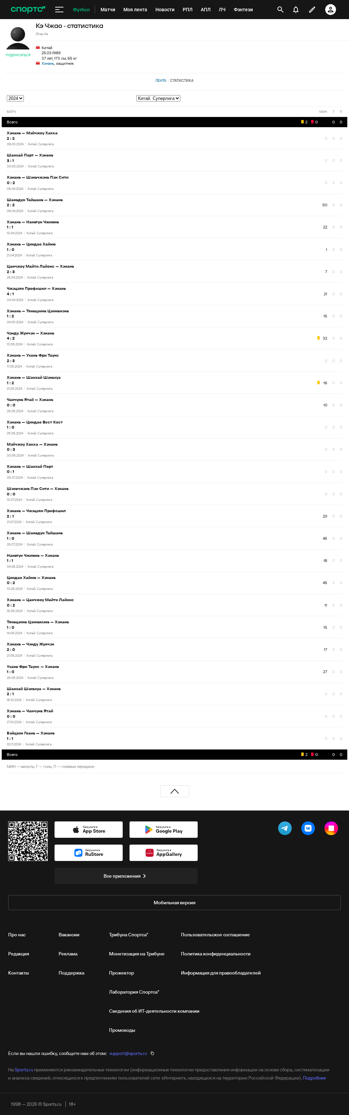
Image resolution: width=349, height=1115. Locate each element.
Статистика (182, 80)
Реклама (68, 954)
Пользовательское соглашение (215, 935)
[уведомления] (296, 9)
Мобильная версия (174, 903)
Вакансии (69, 935)
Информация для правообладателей (221, 973)
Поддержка (71, 973)
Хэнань (48, 63)
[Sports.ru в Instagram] (332, 829)
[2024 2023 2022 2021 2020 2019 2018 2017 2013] (16, 98)
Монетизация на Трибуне (137, 954)
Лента (160, 80)
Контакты (18, 973)
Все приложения (122, 876)
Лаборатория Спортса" (134, 992)
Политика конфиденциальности (216, 954)
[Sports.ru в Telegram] (286, 829)
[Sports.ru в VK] (309, 829)
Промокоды (122, 1030)
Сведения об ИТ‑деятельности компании (154, 1011)
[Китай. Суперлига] (239, 98)
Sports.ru (24, 1070)
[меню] (59, 9)
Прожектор (121, 973)
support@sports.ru (128, 1053)
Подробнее (314, 1078)
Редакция (18, 954)
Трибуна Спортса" (128, 935)
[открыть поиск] (280, 9)
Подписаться (18, 55)
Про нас (17, 935)
